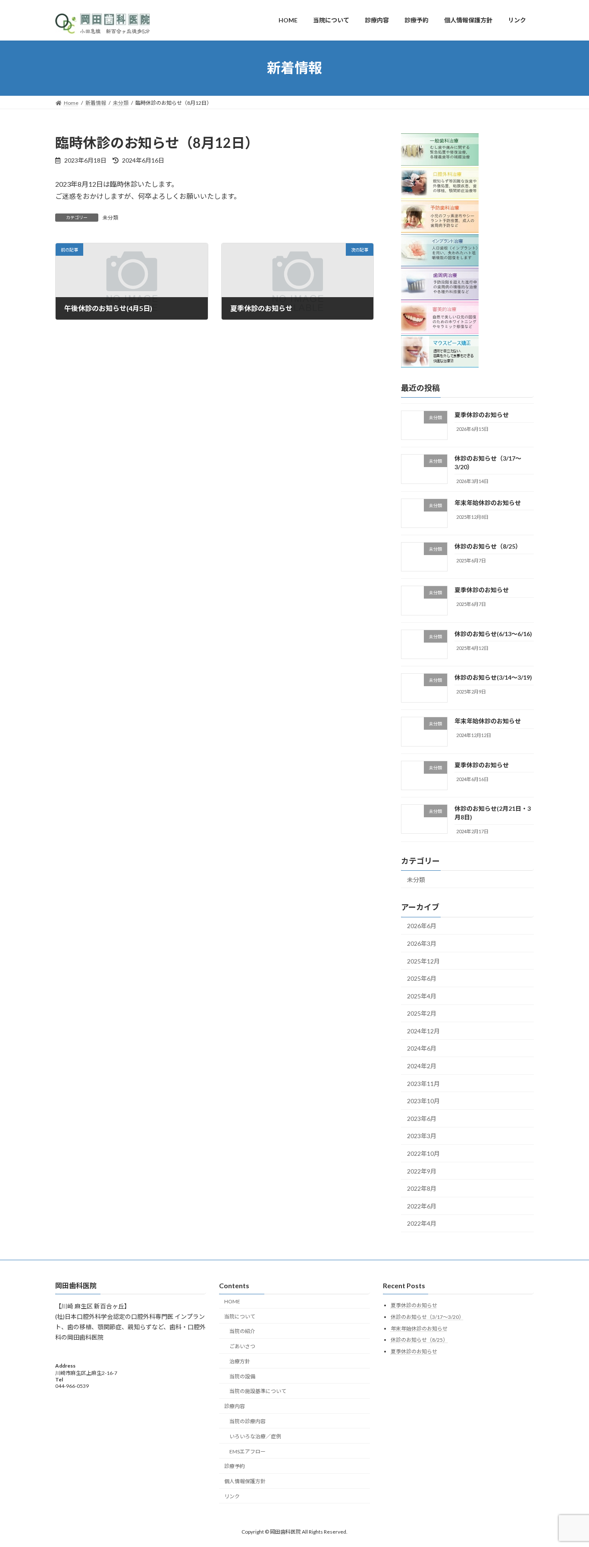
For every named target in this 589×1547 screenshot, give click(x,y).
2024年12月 (423, 1030)
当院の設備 (242, 1376)
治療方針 (239, 1361)
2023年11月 (423, 1083)
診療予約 (234, 1466)
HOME (232, 1301)
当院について (239, 1316)
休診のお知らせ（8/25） (487, 546)
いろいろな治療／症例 (255, 1436)
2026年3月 (421, 943)
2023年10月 (423, 1101)
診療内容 (234, 1406)
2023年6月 (421, 1118)
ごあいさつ (242, 1346)
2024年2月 (421, 1066)
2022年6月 (421, 1205)
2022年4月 (421, 1223)
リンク (232, 1496)
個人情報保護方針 (245, 1481)
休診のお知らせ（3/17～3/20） (427, 1317)
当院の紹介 (242, 1331)
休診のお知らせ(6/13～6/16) (493, 633)
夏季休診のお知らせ (481, 414)
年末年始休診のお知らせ (487, 502)
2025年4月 (421, 995)
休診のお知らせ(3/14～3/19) (493, 677)
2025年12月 (423, 960)
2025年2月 (421, 1013)
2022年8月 (421, 1188)
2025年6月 (421, 978)
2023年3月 (421, 1135)
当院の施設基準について (257, 1391)
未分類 (110, 217)
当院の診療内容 (247, 1421)
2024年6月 (421, 1048)
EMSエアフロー (247, 1451)
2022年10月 (423, 1153)
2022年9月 (421, 1170)
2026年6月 (421, 925)
